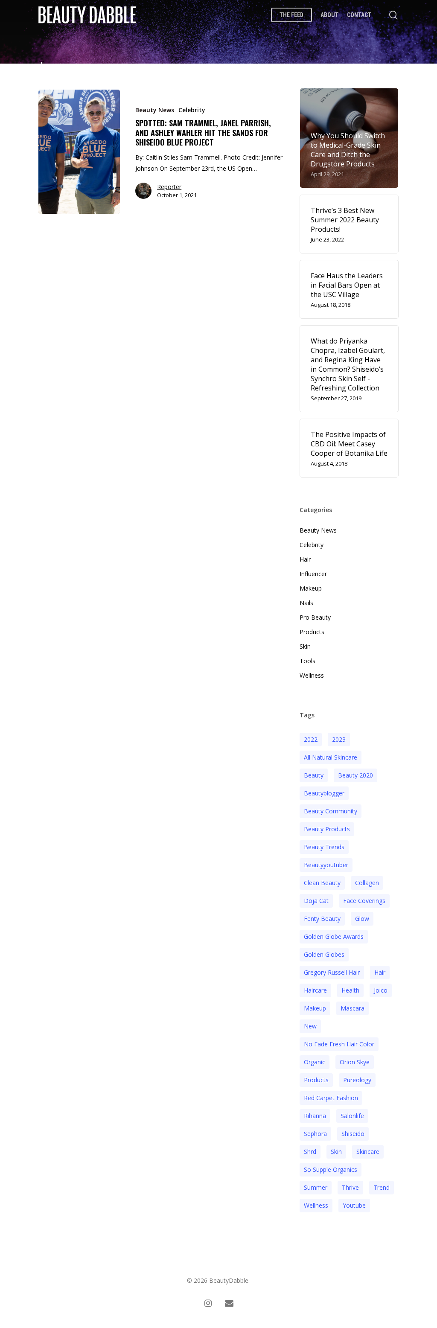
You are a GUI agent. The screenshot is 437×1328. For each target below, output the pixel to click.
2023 (339, 739)
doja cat (316, 901)
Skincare (367, 1151)
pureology (357, 1080)
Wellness (312, 675)
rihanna (315, 1116)
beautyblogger (324, 793)
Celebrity (191, 110)
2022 (311, 739)
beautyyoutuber (326, 865)
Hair (305, 559)
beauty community (330, 811)
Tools (307, 661)
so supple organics (330, 1169)
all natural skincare (330, 757)
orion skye (355, 1062)
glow (362, 918)
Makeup (311, 588)
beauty (313, 775)
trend (381, 1187)
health (350, 990)
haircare (315, 990)
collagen (367, 883)
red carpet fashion (331, 1098)
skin (336, 1151)
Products (312, 632)
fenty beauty (322, 918)
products (316, 1080)
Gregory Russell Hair (332, 972)
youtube (354, 1205)
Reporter (169, 187)
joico (380, 990)
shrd (310, 1151)
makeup (315, 1008)
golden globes (324, 954)
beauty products (327, 829)
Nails (306, 603)
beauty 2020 (355, 775)
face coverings (364, 901)
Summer (315, 1187)
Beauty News (154, 110)
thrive (350, 1187)
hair (379, 972)
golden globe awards (334, 936)
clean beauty (322, 883)
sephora (315, 1134)
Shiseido (352, 1134)
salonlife (352, 1116)
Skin (305, 646)
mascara (352, 1008)
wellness (316, 1205)
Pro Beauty (315, 617)
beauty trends (324, 847)
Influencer (313, 574)
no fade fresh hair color (339, 1044)
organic (314, 1062)
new (310, 1026)
